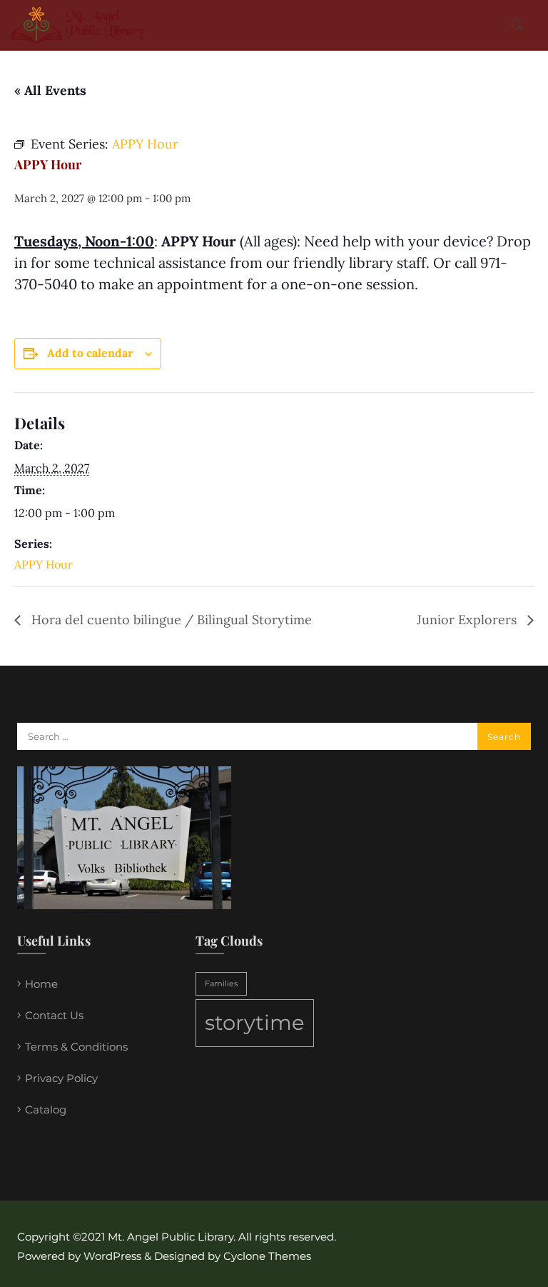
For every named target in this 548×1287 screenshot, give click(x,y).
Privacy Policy (61, 1078)
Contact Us (54, 1015)
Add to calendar (90, 353)
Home (41, 984)
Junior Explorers (468, 619)
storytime (255, 1022)
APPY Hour (43, 564)
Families (221, 983)
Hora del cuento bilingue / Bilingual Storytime (170, 619)
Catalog (45, 1109)
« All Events (50, 90)
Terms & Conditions (76, 1046)
